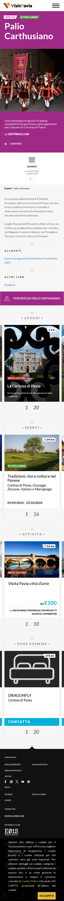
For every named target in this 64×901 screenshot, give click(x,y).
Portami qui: (36, 298)
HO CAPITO (47, 895)
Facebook (9, 284)
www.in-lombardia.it (13, 764)
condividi (16, 144)
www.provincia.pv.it (39, 764)
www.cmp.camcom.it (13, 770)
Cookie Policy (30, 881)
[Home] (17, 5)
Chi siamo (9, 794)
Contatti (8, 800)
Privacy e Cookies (39, 794)
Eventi (7, 188)
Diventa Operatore (14, 816)
